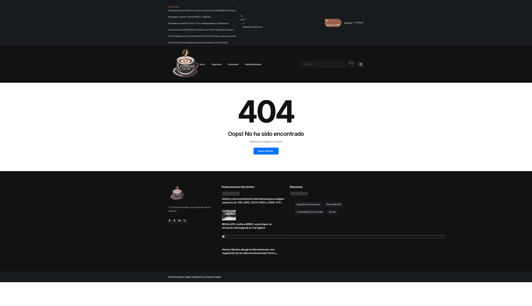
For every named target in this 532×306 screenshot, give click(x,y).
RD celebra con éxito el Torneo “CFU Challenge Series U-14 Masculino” (199, 23)
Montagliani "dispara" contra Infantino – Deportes (189, 17)
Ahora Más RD (333, 204)
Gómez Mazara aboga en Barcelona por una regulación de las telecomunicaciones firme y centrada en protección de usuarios (249, 251)
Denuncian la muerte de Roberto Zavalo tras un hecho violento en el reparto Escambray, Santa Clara (200, 30)
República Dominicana (308, 204)
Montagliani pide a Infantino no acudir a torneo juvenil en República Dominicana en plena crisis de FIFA (202, 10)
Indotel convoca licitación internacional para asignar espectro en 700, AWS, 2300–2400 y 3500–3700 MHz (253, 200)
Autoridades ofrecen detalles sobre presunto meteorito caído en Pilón (198, 42)
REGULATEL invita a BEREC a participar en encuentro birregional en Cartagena (247, 226)
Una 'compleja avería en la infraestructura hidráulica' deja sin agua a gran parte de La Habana (202, 36)
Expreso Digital (213, 277)
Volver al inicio (265, 151)
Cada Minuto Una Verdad (310, 212)
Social (332, 212)
